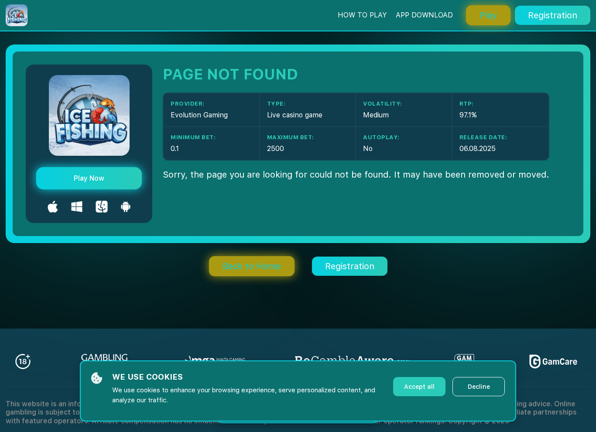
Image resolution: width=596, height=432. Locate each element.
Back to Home (252, 266)
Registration (552, 15)
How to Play (362, 15)
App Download (424, 15)
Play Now (89, 178)
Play (488, 15)
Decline (479, 386)
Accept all (419, 386)
